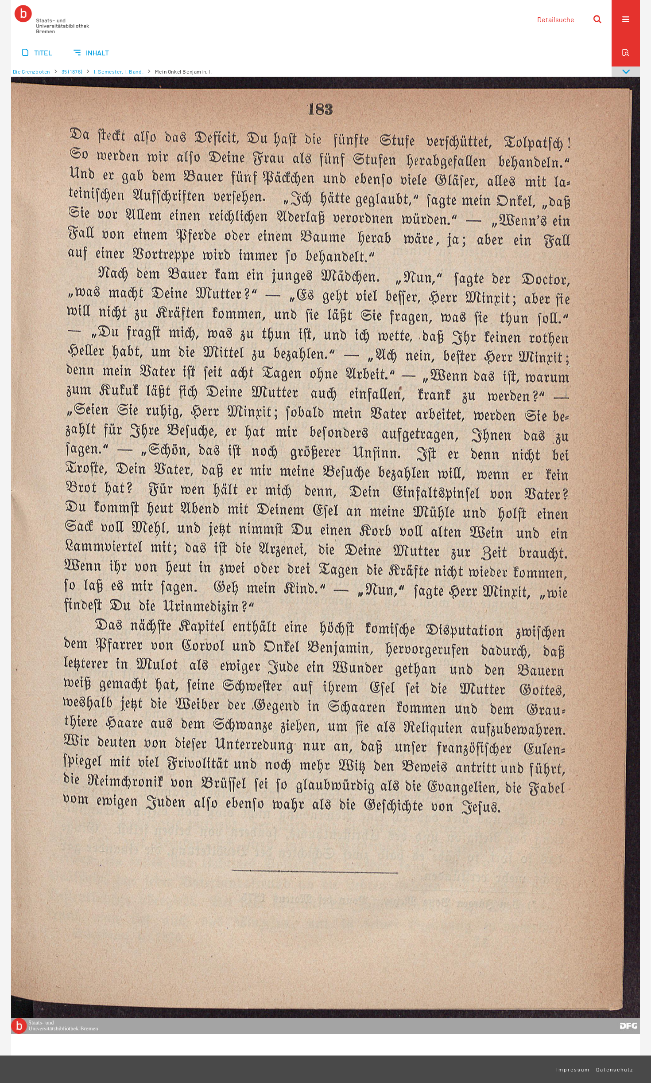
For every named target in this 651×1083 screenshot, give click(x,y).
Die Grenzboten (31, 71)
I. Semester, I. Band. (119, 71)
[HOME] (52, 19)
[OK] (597, 19)
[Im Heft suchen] (626, 52)
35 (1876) (72, 71)
